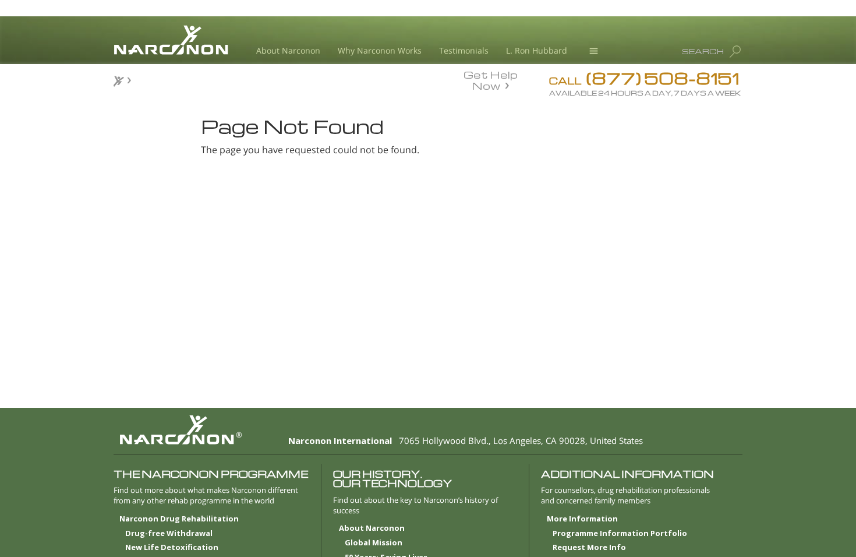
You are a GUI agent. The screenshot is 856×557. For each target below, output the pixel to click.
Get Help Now (491, 79)
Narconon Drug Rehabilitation (179, 519)
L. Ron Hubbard (536, 50)
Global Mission (373, 543)
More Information (582, 519)
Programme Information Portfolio (620, 533)
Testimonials (464, 50)
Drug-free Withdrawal (169, 533)
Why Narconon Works (380, 50)
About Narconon (288, 50)
